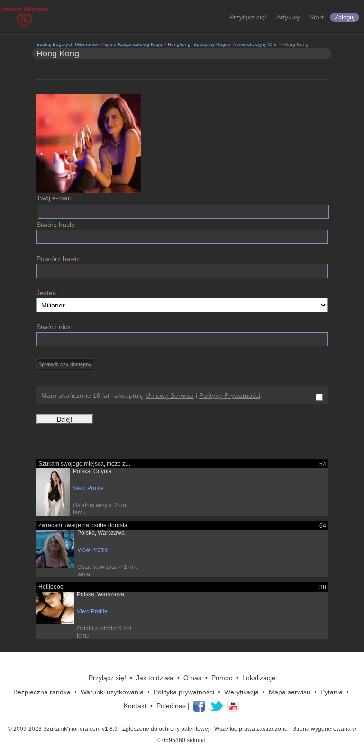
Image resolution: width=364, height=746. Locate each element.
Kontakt (135, 706)
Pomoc (221, 678)
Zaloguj (345, 17)
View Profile (88, 488)
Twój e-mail (54, 198)
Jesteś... (50, 293)
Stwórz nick (54, 327)
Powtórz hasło (58, 258)
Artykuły (288, 17)
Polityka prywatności (184, 692)
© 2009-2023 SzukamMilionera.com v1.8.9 (63, 729)
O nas (192, 678)
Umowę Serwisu (170, 395)
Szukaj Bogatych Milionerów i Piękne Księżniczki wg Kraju (99, 44)
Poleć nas (171, 706)
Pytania (331, 692)
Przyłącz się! (248, 17)
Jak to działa (154, 678)
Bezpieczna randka (42, 692)
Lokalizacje (258, 678)
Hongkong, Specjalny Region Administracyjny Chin (223, 44)
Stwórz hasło (56, 224)
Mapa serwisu (289, 692)
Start (316, 17)
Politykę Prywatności (229, 395)
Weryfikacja (241, 692)
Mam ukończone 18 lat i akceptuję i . (151, 395)
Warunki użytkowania (112, 692)
